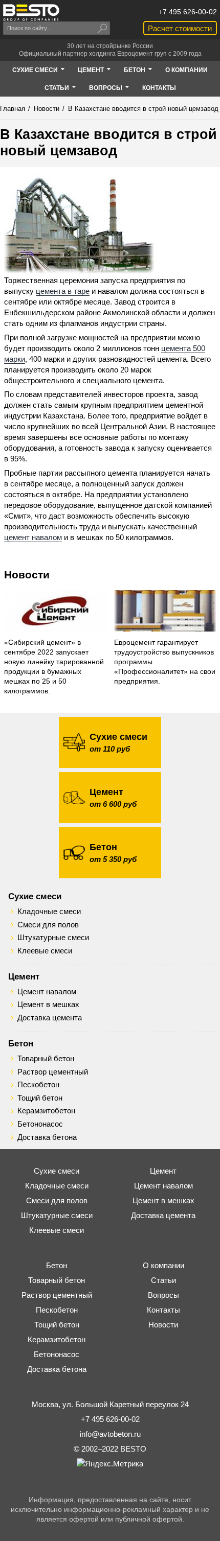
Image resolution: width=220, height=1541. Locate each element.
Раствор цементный (52, 1072)
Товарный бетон (45, 1059)
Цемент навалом (46, 992)
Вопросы (163, 1295)
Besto (31, 12)
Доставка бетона (47, 1137)
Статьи (163, 1280)
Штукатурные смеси (53, 937)
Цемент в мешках (48, 1004)
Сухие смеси (34, 896)
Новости (27, 574)
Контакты (163, 1309)
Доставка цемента (49, 1018)
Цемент (23, 976)
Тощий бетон (39, 1098)
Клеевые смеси (44, 951)
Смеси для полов (48, 925)
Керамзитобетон (46, 1111)
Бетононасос (40, 1124)
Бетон (20, 1043)
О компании (163, 1265)
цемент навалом (33, 537)
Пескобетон (38, 1085)
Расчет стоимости (180, 28)
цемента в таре (63, 291)
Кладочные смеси (49, 911)
